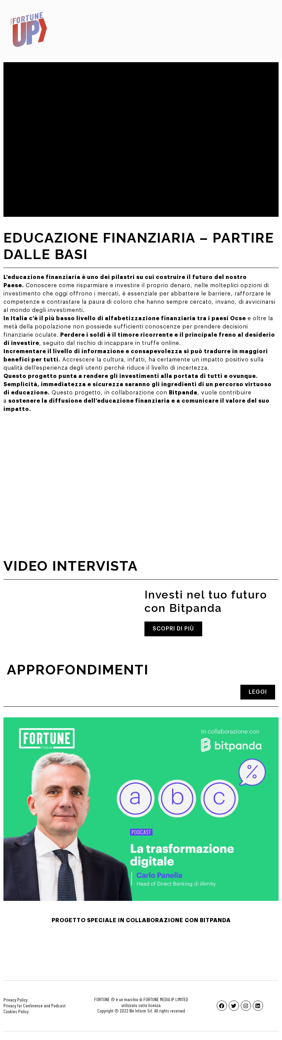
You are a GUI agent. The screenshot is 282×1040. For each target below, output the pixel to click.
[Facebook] (222, 1005)
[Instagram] (246, 1005)
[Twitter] (234, 1005)
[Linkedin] (258, 1005)
